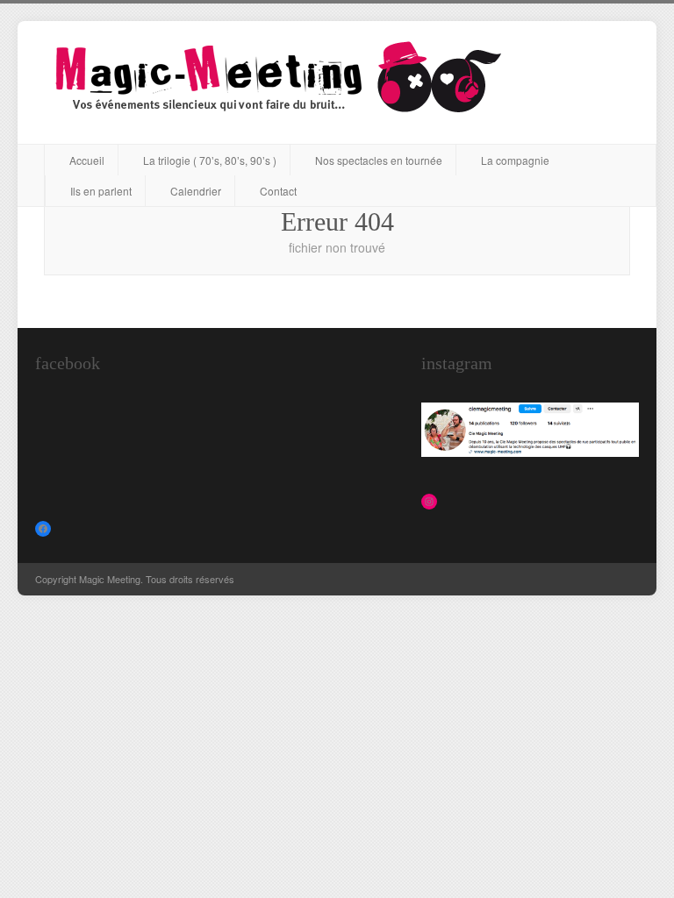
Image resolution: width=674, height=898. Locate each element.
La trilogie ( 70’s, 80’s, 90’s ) (209, 160)
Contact (278, 190)
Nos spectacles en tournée (378, 160)
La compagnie (515, 160)
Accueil (86, 160)
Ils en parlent (101, 190)
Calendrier (195, 190)
